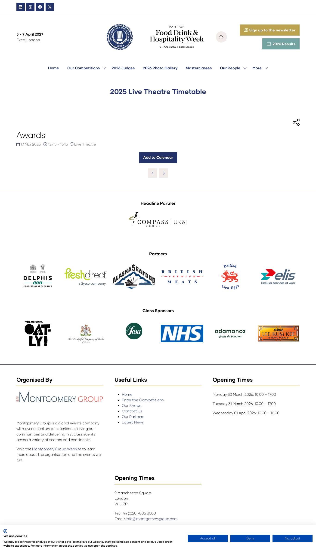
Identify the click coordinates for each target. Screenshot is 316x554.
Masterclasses (199, 68)
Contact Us (132, 411)
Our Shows (131, 405)
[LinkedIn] (20, 7)
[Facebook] (40, 7)
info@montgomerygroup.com (152, 518)
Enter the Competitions (143, 400)
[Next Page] (163, 173)
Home (53, 68)
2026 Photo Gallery (160, 68)
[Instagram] (30, 7)
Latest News (133, 422)
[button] (221, 37)
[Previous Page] (152, 173)
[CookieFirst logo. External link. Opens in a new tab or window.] (5, 531)
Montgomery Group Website (57, 449)
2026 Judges (123, 68)
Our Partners (133, 416)
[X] (50, 7)
